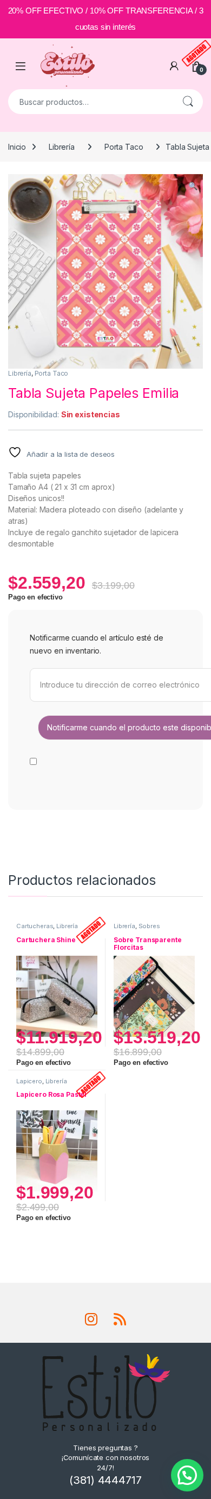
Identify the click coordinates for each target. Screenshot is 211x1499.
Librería (62, 146)
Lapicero (29, 1081)
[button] (192, 185)
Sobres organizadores (137, 929)
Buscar (188, 101)
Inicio (17, 146)
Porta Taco (123, 146)
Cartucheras (34, 926)
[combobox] (90, 101)
